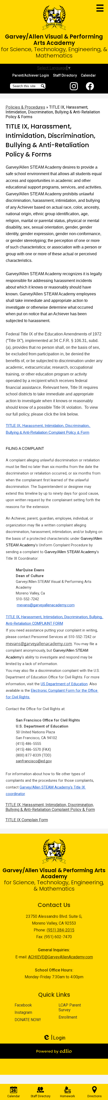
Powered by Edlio (54, 1051)
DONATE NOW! (28, 1019)
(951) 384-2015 (60, 930)
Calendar (88, 75)
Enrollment (68, 1017)
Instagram (74, 86)
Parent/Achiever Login (30, 75)
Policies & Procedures (25, 107)
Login (54, 1038)
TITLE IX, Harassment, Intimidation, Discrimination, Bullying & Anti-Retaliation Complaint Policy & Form (50, 807)
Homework (67, 1096)
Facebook (90, 86)
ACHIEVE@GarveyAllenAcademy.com (60, 957)
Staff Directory (65, 75)
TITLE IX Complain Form (27, 820)
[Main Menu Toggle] (99, 8)
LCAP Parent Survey (70, 1007)
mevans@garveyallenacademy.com (39, 643)
